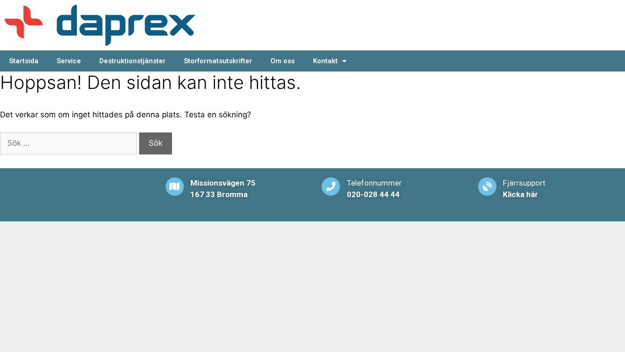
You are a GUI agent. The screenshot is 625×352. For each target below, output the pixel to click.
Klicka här (520, 194)
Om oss (282, 61)
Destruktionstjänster (132, 61)
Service (69, 61)
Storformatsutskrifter (218, 61)
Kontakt (325, 61)
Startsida (23, 61)
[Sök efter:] (69, 143)
